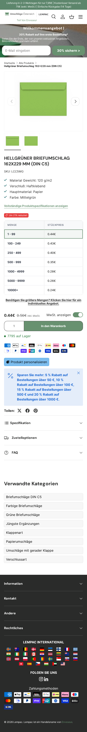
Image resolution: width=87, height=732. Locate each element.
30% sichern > (68, 50)
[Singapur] (58, 659)
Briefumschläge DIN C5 (24, 497)
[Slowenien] (75, 659)
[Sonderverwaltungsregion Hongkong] (21, 664)
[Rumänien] (42, 659)
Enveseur (67, 721)
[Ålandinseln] (8, 649)
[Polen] (25, 659)
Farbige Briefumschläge (24, 506)
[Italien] (25, 654)
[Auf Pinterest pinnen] (36, 411)
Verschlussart (16, 559)
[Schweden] (50, 659)
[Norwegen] (8, 659)
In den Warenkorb (53, 326)
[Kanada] (34, 654)
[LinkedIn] (46, 679)
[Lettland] (50, 654)
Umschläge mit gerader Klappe (29, 550)
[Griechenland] (75, 649)
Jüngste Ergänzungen (22, 524)
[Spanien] (29, 664)
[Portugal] (34, 659)
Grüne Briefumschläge (23, 515)
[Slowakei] (67, 659)
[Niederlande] (75, 654)
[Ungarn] (46, 664)
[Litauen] (58, 654)
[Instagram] (41, 679)
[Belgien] (25, 649)
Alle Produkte (26, 63)
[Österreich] (17, 659)
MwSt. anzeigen (59, 315)
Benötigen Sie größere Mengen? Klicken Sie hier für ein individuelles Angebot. (43, 301)
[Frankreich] (67, 649)
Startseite (9, 63)
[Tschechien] (38, 664)
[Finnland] (58, 649)
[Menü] (80, 16)
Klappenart (14, 533)
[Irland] (17, 654)
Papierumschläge (19, 541)
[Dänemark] (34, 649)
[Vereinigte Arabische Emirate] (54, 664)
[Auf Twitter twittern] (19, 411)
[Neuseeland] (67, 654)
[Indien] (8, 654)
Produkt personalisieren (29, 362)
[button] (71, 16)
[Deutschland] (42, 649)
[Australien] (17, 649)
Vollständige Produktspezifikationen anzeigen (36, 206)
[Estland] (50, 649)
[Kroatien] (42, 654)
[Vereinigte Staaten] (63, 664)
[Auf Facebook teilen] (27, 411)
